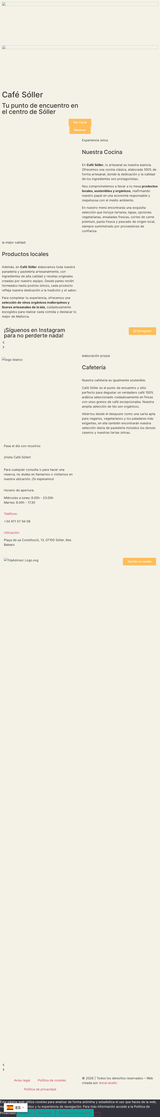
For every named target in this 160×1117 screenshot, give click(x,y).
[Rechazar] (97, 1114)
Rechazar (45, 1113)
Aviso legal (22, 1080)
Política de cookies (52, 1080)
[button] (80, 342)
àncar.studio (108, 1083)
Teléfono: (11, 514)
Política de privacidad (40, 1089)
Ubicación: (12, 532)
